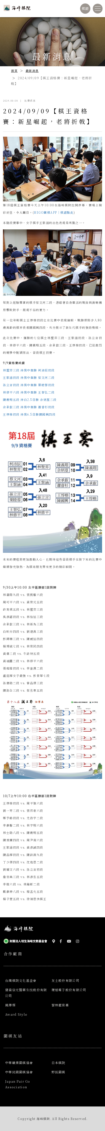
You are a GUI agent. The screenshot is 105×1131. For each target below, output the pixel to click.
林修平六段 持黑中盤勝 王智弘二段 (29, 392)
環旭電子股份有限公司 (69, 989)
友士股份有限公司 (65, 980)
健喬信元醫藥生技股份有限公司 (26, 992)
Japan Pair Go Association (17, 1084)
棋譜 (85, 8)
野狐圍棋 (58, 1072)
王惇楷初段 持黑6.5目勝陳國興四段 (29, 414)
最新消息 (32, 70)
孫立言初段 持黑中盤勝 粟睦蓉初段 (29, 385)
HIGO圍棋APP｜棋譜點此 (54, 212)
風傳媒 (10, 1005)
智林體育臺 (60, 1005)
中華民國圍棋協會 (19, 1072)
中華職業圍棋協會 (19, 1062)
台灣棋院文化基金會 (21, 980)
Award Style (16, 1014)
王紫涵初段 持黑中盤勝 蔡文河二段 (29, 377)
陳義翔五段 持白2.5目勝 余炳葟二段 (30, 399)
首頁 (14, 70)
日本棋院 (58, 1062)
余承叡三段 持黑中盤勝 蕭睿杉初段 (29, 407)
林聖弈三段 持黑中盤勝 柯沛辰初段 (29, 370)
